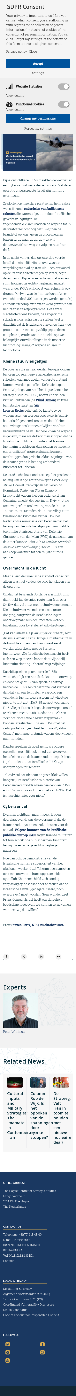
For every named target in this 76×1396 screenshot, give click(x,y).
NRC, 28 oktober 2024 (48, 925)
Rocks (20, 410)
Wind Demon (45, 400)
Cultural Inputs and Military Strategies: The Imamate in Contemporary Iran (21, 1115)
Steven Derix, (21, 925)
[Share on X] (24, 957)
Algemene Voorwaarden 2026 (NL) (27, 1294)
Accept (38, 63)
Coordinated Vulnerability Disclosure (28, 1304)
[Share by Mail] (58, 957)
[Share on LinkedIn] (41, 957)
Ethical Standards (15, 1310)
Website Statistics (28, 86)
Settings (38, 72)
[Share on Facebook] (6, 957)
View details (15, 95)
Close (33, 51)
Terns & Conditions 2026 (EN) (23, 1299)
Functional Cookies (29, 104)
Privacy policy (16, 51)
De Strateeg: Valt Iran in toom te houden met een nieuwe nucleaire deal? (62, 1118)
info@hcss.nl (22, 1240)
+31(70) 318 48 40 (30, 1234)
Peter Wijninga (14, 1031)
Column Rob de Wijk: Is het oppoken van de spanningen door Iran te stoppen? (41, 1115)
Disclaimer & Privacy (17, 1289)
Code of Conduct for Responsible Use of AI (31, 1315)
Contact (8, 1261)
